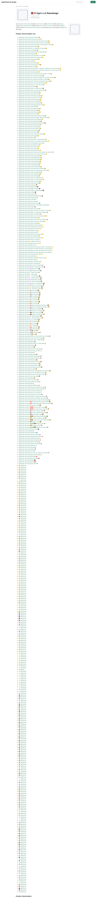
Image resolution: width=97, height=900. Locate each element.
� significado (22, 851)
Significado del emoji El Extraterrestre (29, 203)
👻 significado (22, 626)
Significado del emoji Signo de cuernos (29, 243)
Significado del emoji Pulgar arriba (28, 230)
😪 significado (22, 595)
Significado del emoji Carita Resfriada (29, 176)
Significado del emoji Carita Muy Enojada (30, 121)
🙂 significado (22, 485)
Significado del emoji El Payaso (27, 194)
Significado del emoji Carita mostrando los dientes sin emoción (36, 152)
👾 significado (22, 633)
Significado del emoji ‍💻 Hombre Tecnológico (31, 310)
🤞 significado (22, 667)
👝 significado (22, 882)
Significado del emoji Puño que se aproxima (30, 234)
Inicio (17, 6)
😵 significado (22, 596)
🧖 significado (22, 808)
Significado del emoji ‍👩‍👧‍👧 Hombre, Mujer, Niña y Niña (33, 412)
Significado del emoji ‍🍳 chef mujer (28, 290)
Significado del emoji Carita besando (28, 72)
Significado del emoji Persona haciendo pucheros (32, 372)
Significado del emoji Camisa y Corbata (29, 434)
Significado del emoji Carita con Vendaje (29, 181)
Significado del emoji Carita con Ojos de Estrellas (32, 90)
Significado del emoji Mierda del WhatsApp (30, 196)
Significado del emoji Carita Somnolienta (29, 166)
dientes (50, 24)
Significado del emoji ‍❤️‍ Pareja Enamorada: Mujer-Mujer (34, 401)
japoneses (32, 27)
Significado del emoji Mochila (26, 462)
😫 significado (22, 536)
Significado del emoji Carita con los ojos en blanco (32, 154)
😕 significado (22, 529)
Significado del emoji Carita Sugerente (29, 92)
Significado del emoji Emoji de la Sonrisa (29, 39)
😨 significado (22, 558)
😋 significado (22, 502)
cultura (25, 25)
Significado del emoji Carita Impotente (29, 108)
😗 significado (22, 496)
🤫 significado (22, 571)
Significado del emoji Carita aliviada (28, 63)
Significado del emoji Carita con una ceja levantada (32, 83)
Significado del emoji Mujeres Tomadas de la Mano (32, 396)
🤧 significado (22, 604)
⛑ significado (22, 881)
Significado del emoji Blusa (26, 431)
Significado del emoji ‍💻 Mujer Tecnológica (30, 309)
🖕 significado (22, 688)
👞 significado (22, 870)
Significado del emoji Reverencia (27, 360)
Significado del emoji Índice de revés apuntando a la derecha (35, 248)
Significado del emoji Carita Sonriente (29, 37)
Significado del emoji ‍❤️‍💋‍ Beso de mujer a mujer (32, 407)
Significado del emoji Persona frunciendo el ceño (32, 374)
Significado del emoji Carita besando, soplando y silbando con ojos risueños (39, 70)
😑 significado (22, 578)
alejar (50, 27)
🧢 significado (22, 879)
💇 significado (22, 804)
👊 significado (22, 662)
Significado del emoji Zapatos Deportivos (30, 443)
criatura (22, 24)
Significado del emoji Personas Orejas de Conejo (32, 387)
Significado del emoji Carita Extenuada (29, 112)
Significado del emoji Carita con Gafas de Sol (31, 88)
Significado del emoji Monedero (27, 456)
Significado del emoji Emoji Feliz (27, 54)
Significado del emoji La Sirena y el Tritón (30, 350)
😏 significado (22, 520)
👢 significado (22, 868)
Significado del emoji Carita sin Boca (28, 146)
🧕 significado (22, 695)
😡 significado (22, 549)
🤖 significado (22, 635)
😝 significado (22, 505)
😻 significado (22, 642)
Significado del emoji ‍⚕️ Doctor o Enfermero (31, 285)
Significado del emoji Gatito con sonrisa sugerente (32, 216)
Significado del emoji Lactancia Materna (29, 358)
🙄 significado (22, 582)
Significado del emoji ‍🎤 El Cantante (28, 299)
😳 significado (22, 554)
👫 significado (22, 822)
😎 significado (22, 516)
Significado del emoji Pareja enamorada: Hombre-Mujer (34, 400)
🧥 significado (22, 857)
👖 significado (22, 861)
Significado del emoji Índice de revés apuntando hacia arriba (35, 250)
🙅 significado (22, 791)
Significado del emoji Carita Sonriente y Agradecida (32, 52)
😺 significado (22, 636)
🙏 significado (22, 691)
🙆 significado (22, 793)
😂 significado (22, 476)
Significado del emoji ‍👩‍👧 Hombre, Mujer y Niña (31, 411)
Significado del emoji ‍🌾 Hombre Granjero (30, 288)
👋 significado (22, 682)
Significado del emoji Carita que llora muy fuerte (32, 115)
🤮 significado (22, 602)
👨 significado (22, 713)
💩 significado (22, 624)
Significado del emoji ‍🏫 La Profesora (29, 301)
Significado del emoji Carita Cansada (28, 110)
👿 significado (22, 616)
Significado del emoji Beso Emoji (27, 66)
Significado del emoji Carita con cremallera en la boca (33, 170)
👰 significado (22, 764)
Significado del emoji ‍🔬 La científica (28, 320)
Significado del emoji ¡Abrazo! (27, 137)
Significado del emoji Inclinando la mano (29, 361)
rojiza (61, 24)
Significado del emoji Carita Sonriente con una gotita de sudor (35, 44)
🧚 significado (22, 780)
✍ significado (22, 689)
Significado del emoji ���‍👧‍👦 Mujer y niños (31, 423)
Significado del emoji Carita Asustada (29, 130)
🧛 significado (22, 773)
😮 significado (22, 587)
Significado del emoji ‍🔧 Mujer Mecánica (29, 316)
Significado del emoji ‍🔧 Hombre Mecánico (30, 318)
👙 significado (22, 864)
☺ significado (22, 480)
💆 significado (22, 806)
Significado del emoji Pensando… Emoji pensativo (32, 139)
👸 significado (22, 766)
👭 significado (22, 824)
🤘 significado (22, 671)
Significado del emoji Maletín (26, 460)
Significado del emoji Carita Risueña (28, 46)
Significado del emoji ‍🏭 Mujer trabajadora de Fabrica (33, 305)
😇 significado (22, 483)
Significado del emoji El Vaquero (27, 185)
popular (29, 25)
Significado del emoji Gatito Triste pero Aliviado (31, 221)
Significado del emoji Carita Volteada (28, 59)
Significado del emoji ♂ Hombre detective (30, 281)
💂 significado (22, 704)
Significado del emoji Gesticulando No (29, 363)
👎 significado (22, 660)
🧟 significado (22, 775)
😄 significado (22, 471)
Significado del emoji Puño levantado (29, 236)
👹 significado (22, 618)
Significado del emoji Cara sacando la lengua (31, 75)
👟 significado (22, 871)
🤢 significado (22, 600)
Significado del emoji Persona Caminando (30, 391)
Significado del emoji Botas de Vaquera (29, 440)
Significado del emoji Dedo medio (28, 259)
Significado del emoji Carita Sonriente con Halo (31, 55)
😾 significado (22, 651)
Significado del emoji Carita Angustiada (29, 161)
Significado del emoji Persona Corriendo (29, 392)
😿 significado (22, 649)
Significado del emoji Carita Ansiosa (28, 132)
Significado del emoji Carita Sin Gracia (29, 94)
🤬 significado (22, 551)
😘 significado (22, 494)
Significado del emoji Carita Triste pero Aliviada (31, 134)
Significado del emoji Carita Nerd (27, 86)
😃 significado (22, 469)
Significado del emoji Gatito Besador (28, 217)
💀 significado (22, 627)
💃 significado (22, 813)
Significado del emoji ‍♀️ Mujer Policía (29, 268)
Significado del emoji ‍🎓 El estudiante (29, 296)
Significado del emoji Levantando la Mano (30, 367)
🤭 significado (22, 569)
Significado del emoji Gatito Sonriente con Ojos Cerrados (34, 210)
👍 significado (22, 658)
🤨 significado (22, 511)
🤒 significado (22, 607)
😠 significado (22, 547)
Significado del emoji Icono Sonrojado (29, 126)
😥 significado (22, 562)
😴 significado (22, 591)
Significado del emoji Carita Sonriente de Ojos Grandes (33, 41)
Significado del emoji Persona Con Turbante (30, 265)
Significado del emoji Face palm (27, 369)
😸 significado (22, 638)
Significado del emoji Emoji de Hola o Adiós (30, 254)
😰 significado (22, 560)
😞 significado (22, 524)
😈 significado (22, 615)
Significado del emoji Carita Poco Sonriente (30, 57)
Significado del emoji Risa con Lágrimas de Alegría (32, 48)
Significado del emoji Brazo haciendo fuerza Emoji (32, 258)
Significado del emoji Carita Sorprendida (29, 156)
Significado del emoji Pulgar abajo (28, 232)
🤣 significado (22, 478)
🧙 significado (22, 769)
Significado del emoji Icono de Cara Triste (30, 97)
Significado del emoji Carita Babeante (29, 165)
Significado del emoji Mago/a (26, 341)
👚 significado (22, 859)
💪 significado (22, 686)
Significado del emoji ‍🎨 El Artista (28, 325)
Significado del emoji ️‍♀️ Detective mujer (29, 279)
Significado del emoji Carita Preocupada (29, 99)
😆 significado (22, 474)
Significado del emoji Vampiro (27, 345)
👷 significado (22, 700)
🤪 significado (22, 509)
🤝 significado (22, 656)
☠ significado (22, 629)
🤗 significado (22, 565)
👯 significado (22, 815)
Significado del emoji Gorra (26, 451)
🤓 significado (22, 514)
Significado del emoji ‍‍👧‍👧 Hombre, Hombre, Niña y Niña (34, 420)
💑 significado (22, 828)
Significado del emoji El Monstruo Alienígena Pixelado (33, 205)
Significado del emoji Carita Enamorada (29, 64)
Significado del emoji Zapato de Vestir (29, 442)
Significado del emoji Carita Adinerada (29, 183)
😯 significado (22, 584)
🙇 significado (22, 788)
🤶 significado (22, 768)
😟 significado (22, 527)
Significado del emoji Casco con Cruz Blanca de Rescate (33, 452)
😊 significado (22, 482)
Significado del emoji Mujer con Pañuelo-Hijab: (31, 267)
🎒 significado (22, 890)
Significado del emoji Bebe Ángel (27, 354)
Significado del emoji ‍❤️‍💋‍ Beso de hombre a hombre (33, 409)
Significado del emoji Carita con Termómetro (31, 179)
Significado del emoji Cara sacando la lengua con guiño (33, 79)
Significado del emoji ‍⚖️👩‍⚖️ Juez (27, 334)
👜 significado (22, 886)
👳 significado (22, 693)
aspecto (28, 24)
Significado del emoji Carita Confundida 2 (30, 103)
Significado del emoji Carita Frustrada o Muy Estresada (33, 117)
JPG (39, 17)
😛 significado (22, 504)
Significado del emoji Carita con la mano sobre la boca (33, 141)
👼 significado (22, 782)
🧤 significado (22, 875)
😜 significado (22, 507)
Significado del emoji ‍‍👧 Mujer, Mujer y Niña (30, 414)
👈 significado (22, 675)
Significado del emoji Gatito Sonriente (29, 208)
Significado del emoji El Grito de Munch (29, 128)
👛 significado (22, 884)
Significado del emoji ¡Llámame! (27, 256)
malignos (62, 27)
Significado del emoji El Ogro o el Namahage (31, 190)
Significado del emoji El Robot (27, 207)
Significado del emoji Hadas (26, 352)
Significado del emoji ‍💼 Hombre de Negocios (31, 314)
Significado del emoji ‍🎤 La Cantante (28, 298)
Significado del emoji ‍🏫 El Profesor (28, 303)
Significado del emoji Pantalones (27, 432)
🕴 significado (22, 817)
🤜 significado (22, 666)
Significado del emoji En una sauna (28, 380)
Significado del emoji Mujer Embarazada (29, 356)
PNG (36, 17)
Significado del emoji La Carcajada (28, 50)
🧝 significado (22, 771)
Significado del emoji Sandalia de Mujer (29, 438)
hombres (26, 27)
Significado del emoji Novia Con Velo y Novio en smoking (34, 336)
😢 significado (22, 542)
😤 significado (22, 545)
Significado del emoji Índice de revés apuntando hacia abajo (35, 252)
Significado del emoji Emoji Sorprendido (29, 159)
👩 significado (22, 711)
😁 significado (22, 467)
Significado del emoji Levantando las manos (30, 227)
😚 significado (22, 500)
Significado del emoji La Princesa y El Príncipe (31, 338)
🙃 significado (22, 487)
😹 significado (22, 640)
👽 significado (22, 631)
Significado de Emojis (8, 2)
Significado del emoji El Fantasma (28, 197)
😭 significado (22, 544)
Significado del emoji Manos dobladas (29, 263)
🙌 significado (22, 655)
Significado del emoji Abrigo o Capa (28, 429)
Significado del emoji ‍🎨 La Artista (28, 323)
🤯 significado (22, 553)
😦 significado (22, 585)
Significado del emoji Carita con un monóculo (31, 84)
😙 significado (22, 498)
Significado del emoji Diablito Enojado (29, 188)
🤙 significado (22, 684)
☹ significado (22, 534)
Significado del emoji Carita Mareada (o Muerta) (31, 168)
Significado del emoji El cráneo (27, 199)
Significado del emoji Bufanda (27, 449)
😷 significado (22, 606)
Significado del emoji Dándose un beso (29, 405)
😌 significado (22, 491)
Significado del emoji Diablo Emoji (28, 186)
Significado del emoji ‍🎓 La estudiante (29, 294)
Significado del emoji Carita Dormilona (29, 163)
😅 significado (22, 472)
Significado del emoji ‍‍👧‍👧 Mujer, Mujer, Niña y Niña (32, 416)
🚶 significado (22, 819)
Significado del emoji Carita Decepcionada (30, 95)
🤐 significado (22, 598)
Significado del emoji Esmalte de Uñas (29, 381)
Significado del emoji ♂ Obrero (27, 274)
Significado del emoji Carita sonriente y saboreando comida (35, 74)
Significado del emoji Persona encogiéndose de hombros (34, 370)
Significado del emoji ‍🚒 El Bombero (28, 329)
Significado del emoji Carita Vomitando (29, 174)
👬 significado (22, 826)
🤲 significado (22, 653)
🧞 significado (22, 777)
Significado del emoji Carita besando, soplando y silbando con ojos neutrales (39, 68)
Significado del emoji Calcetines (27, 445)
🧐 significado (22, 513)
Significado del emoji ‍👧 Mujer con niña (29, 422)
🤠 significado (22, 613)
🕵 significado (22, 708)
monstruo (42, 25)
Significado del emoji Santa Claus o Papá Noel (31, 340)
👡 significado (22, 866)
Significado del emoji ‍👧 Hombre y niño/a (30, 425)
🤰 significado (22, 784)
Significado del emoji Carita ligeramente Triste (31, 105)
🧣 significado (22, 877)
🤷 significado (22, 799)
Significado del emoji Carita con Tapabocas (30, 177)
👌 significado (22, 673)
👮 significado (22, 697)
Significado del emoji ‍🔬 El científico (28, 321)
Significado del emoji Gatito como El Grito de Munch (33, 219)
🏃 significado (22, 820)
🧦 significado (22, 873)
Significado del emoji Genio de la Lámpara (30, 349)
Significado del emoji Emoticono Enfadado (30, 119)
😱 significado (22, 556)
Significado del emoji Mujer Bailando (28, 385)
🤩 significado (22, 518)
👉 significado (22, 677)
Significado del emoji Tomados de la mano (30, 394)
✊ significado (22, 664)
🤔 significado (22, 567)
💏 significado (22, 833)
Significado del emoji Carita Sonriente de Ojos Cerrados (33, 43)
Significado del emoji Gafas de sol (28, 463)
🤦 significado (22, 797)
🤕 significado (22, 609)
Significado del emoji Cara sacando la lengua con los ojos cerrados (36, 77)
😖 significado (22, 531)
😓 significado (22, 564)
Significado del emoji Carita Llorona (28, 114)
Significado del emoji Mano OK (27, 245)
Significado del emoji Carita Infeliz (28, 106)
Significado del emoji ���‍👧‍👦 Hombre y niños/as (33, 427)
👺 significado (22, 620)
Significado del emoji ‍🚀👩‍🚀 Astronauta (29, 332)
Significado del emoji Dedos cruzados (29, 239)
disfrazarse (38, 27)
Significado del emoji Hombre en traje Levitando (32, 389)
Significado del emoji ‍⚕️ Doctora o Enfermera (31, 283)
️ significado (22, 669)
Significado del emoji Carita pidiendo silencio (31, 143)
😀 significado (22, 465)
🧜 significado (22, 779)
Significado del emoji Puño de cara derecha (30, 238)
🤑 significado (22, 611)
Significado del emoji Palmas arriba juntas (30, 225)
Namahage (59, 25)
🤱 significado (22, 786)
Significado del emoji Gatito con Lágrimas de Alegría (33, 212)
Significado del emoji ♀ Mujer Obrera (29, 272)
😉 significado (22, 489)
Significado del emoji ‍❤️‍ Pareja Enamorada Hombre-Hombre (35, 403)
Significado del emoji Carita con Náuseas (29, 172)
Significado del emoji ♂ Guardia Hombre (29, 278)
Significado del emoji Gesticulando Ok (29, 365)
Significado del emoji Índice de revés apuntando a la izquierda (35, 247)
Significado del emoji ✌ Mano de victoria (30, 241)
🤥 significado (22, 573)
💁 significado (22, 790)
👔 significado (22, 862)
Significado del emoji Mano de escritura (29, 261)
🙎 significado (22, 800)
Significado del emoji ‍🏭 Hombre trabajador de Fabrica (33, 307)
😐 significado (22, 576)
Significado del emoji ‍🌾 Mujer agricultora (30, 287)
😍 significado (22, 493)
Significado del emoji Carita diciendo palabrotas (31, 123)
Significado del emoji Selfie (26, 383)
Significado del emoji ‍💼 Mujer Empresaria (30, 312)
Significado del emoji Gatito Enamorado (29, 214)
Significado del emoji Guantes (27, 447)
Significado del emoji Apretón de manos (29, 228)
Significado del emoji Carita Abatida (28, 136)
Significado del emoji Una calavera (28, 201)
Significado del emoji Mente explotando (29, 125)
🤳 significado (22, 811)
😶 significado (22, 575)
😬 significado (22, 580)
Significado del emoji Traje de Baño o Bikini (30, 436)
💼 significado (22, 888)
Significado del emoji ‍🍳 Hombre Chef (29, 292)
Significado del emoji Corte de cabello (29, 376)
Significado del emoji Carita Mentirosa (29, 145)
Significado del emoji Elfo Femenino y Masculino (31, 343)
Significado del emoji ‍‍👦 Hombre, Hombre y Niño (32, 418)
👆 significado (22, 678)
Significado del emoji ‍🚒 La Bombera (28, 327)
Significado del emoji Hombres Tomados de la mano (33, 398)
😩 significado (22, 540)
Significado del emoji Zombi (26, 347)
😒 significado (22, 522)
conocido (49, 25)
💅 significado (22, 810)
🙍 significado (22, 802)
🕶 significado (22, 892)
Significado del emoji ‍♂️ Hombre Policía (29, 270)
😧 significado (22, 589)
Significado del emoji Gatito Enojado (28, 223)
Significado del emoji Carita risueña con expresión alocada (34, 81)
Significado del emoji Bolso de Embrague (30, 454)
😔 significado (22, 525)
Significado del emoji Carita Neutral (28, 148)
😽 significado (22, 646)
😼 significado (22, 644)
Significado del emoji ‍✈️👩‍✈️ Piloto (27, 330)
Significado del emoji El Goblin (27, 192)
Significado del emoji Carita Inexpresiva (29, 150)
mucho (41, 24)
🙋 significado (22, 795)
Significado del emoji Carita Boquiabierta (30, 157)
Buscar (93, 2)
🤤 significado (22, 593)
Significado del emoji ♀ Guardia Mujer (29, 276)
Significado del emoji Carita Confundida (29, 101)
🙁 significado (22, 533)
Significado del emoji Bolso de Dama (28, 458)
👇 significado (22, 680)
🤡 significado (22, 622)
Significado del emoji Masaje (26, 378)
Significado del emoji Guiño (26, 61)
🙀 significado (22, 647)
